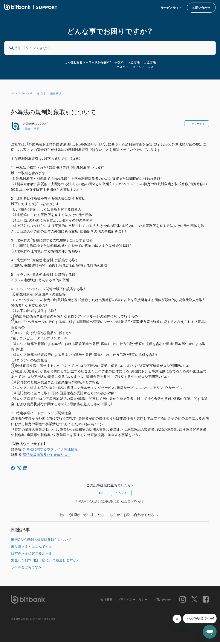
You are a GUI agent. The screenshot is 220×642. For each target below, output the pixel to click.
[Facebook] (13, 468)
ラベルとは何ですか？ (27, 566)
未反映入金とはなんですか (31, 546)
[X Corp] (19, 468)
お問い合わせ (201, 7)
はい (100, 492)
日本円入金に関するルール (31, 553)
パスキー (122, 66)
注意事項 (55, 93)
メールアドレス (143, 66)
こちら (111, 514)
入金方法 (134, 62)
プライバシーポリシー (133, 599)
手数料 (119, 62)
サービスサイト (171, 7)
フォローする (197, 123)
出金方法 (150, 62)
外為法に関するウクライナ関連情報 (50, 449)
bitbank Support (21, 93)
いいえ (123, 492)
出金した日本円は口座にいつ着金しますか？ (45, 559)
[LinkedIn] (25, 468)
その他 (41, 93)
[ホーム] (30, 9)
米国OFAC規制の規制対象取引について (41, 539)
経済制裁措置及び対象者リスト (47, 454)
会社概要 (106, 599)
